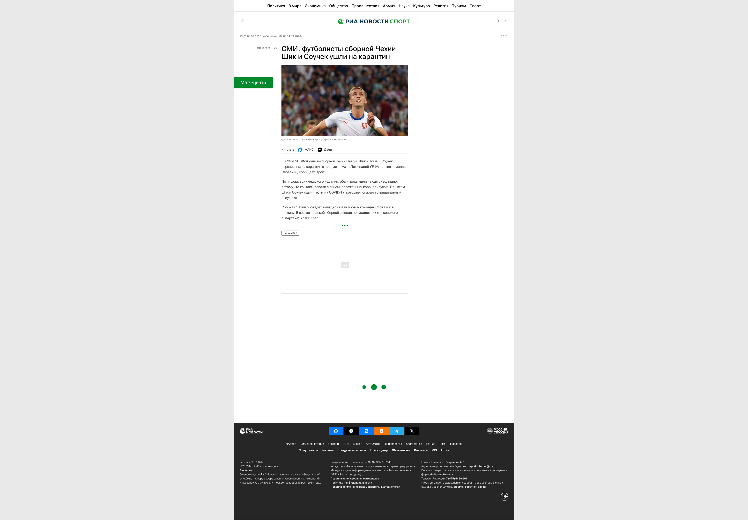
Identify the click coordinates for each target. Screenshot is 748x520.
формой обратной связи (437, 474)
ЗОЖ (346, 444)
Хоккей (357, 444)
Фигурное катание (312, 444)
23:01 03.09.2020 (250, 36)
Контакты (421, 450)
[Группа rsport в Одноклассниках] (381, 431)
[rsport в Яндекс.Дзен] (351, 431)
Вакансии (246, 470)
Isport (320, 172)
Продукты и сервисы (351, 450)
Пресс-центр (379, 450)
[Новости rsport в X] (412, 431)
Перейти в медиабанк (334, 139)
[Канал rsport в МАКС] (336, 431)
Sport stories (414, 444)
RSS (434, 450)
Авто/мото (373, 444)
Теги (442, 444)
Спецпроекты (308, 450)
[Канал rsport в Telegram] (396, 431)
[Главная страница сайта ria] (360, 21)
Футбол (291, 444)
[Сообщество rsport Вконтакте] (366, 431)
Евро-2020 (290, 233)
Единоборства (393, 444)
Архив (445, 450)
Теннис (430, 444)
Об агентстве (401, 450)
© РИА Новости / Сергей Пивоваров (300, 139)
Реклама (327, 450)
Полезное (455, 444)
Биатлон (333, 444)
